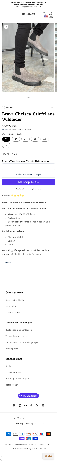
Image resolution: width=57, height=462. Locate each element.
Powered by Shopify (28, 444)
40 (16, 139)
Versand (5, 129)
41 (25, 139)
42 (35, 139)
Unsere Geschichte (15, 300)
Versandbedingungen (16, 336)
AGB (35, 448)
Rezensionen (12, 384)
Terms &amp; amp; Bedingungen (22, 342)
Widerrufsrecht (45, 444)
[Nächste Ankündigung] (52, 5)
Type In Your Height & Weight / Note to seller (25, 161)
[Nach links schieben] (22, 97)
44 (6, 145)
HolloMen (16, 444)
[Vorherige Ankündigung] (5, 5)
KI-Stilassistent (13, 312)
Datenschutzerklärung (22, 448)
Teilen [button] (8, 262)
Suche (9, 366)
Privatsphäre (12, 348)
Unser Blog (11, 306)
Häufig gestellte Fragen (17, 378)
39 (6, 139)
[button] (5, 14)
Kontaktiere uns (13, 372)
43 (44, 139)
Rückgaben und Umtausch (19, 330)
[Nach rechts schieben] (35, 97)
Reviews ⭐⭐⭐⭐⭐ (13, 195)
